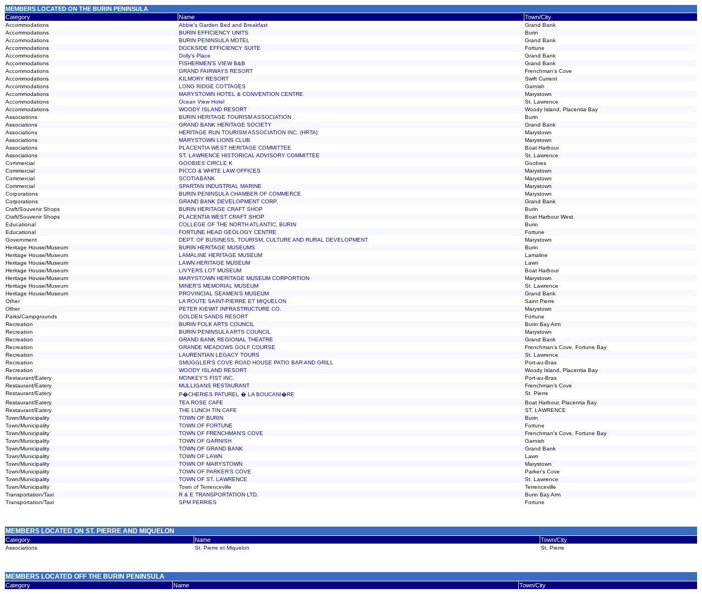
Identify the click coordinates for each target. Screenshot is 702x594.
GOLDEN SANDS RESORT (213, 316)
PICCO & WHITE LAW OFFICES (220, 171)
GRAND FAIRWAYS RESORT (216, 71)
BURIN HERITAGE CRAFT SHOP (221, 209)
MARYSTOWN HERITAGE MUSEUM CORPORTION (244, 278)
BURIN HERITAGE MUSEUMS (217, 247)
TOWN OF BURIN (201, 418)
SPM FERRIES (198, 502)
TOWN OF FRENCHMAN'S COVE (221, 433)
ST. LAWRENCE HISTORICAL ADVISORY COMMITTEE (249, 155)
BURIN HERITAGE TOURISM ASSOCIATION (235, 117)
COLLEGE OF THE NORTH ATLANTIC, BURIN (237, 224)
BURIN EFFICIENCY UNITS (213, 33)
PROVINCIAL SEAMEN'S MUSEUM (224, 293)
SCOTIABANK (197, 178)
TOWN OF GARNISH (205, 441)
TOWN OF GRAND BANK (211, 449)
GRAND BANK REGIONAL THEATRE (226, 339)
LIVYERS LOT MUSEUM (210, 270)
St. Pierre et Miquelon (222, 548)
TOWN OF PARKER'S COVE (215, 472)
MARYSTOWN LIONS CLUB (214, 140)
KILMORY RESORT (204, 79)
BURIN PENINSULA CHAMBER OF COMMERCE (240, 194)
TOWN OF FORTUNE (206, 425)
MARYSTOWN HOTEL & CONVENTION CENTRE (241, 94)
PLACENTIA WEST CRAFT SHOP (221, 217)
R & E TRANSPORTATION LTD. (218, 495)
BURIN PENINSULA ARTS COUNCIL (225, 332)
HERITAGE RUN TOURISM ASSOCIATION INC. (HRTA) (248, 132)
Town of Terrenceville (205, 487)
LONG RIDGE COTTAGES (212, 86)
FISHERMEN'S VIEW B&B (212, 63)
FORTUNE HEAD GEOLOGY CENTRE (227, 232)
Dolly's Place (195, 56)
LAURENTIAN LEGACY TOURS (219, 355)
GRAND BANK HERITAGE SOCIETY (225, 125)
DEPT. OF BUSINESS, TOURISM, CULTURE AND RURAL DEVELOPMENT (273, 240)
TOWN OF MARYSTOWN (210, 464)
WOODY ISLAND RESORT (213, 109)
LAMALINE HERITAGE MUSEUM (220, 255)
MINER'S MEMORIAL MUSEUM (218, 286)
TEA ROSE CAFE (201, 402)
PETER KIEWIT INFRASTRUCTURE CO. (230, 309)
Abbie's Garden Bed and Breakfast (223, 25)
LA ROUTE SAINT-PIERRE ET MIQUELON (232, 301)
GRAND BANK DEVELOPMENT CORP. (228, 201)
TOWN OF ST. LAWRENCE (213, 479)
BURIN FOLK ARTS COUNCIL (216, 324)
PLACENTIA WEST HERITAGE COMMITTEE (235, 148)
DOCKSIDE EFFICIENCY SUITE (220, 48)
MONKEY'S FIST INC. (206, 378)
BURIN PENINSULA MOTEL (214, 40)
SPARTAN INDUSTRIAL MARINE (220, 186)
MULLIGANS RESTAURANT (214, 385)
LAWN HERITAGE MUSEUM (214, 263)
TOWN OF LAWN (200, 456)
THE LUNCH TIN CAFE (208, 410)
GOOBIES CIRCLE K (206, 163)
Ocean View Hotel (201, 102)
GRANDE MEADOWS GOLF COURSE (227, 347)
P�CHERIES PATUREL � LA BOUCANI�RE (237, 394)
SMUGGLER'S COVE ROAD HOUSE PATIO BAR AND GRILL (256, 362)
